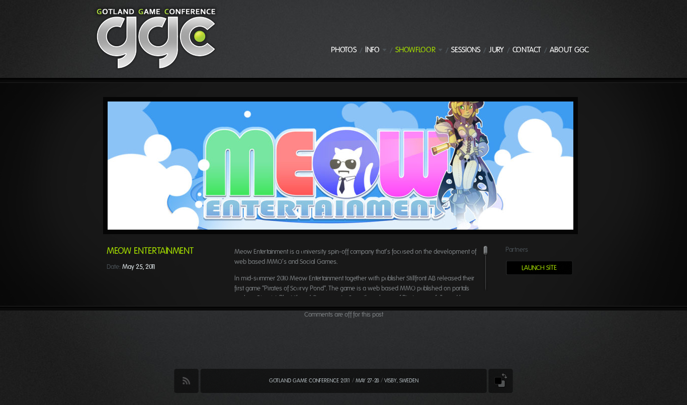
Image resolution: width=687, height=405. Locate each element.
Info (372, 50)
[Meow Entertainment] (340, 227)
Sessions (465, 50)
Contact (526, 50)
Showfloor (415, 50)
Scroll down (485, 295)
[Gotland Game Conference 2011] (156, 68)
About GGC (569, 50)
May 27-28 (367, 380)
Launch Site (539, 267)
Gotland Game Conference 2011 (310, 380)
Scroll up (485, 243)
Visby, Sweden (401, 380)
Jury (496, 50)
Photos (344, 50)
